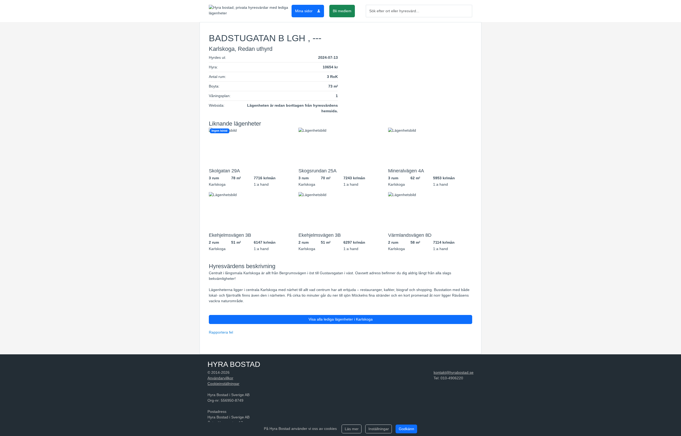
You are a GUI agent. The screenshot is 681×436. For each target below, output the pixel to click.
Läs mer (352, 429)
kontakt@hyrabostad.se (454, 372)
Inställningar (378, 429)
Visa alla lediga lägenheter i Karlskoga (341, 319)
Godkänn (406, 429)
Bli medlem (342, 11)
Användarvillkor (220, 378)
